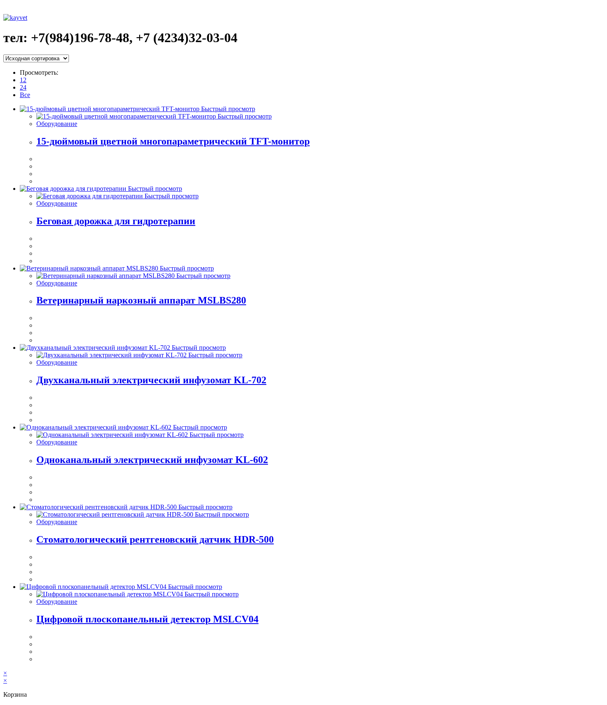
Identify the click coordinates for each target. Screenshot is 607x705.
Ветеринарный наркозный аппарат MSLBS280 (141, 300)
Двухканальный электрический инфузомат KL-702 (151, 380)
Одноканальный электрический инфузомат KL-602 (152, 459)
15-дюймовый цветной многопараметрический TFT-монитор (173, 141)
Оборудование (56, 123)
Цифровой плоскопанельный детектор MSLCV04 (147, 619)
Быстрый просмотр (227, 108)
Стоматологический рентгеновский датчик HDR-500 (155, 539)
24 (23, 87)
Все (25, 94)
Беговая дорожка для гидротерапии (115, 221)
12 (23, 79)
